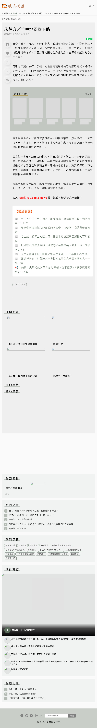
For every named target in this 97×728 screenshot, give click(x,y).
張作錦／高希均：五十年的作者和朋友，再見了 (31, 515)
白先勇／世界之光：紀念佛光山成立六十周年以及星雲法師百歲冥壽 (41, 524)
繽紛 (19, 19)
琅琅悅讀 (5, 19)
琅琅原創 (65, 13)
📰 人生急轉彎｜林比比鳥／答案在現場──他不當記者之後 (51, 254)
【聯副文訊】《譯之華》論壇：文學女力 (27, 698)
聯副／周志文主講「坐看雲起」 (24, 689)
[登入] (90, 6)
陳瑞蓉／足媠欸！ (62, 375)
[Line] (7, 53)
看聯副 (13, 13)
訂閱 (72, 715)
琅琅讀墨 (75, 13)
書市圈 (22, 13)
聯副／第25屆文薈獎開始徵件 (23, 693)
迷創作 (40, 13)
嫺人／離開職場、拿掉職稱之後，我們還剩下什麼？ (33, 510)
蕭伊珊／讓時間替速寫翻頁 (22, 343)
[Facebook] (7, 44)
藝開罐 (31, 13)
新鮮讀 (5, 13)
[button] (7, 62)
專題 (56, 13)
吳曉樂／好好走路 (17, 528)
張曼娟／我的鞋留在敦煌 (20, 519)
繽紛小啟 (58, 343)
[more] (88, 94)
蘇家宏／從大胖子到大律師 (22, 375)
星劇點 (48, 13)
